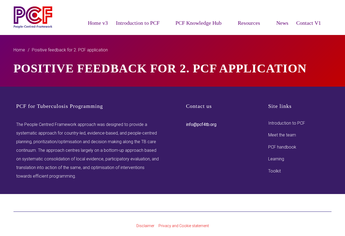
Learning (276, 158)
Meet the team (282, 135)
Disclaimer (145, 226)
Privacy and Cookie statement (183, 226)
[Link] (33, 17)
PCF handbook (282, 147)
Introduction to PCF (286, 123)
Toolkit (274, 171)
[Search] (328, 22)
